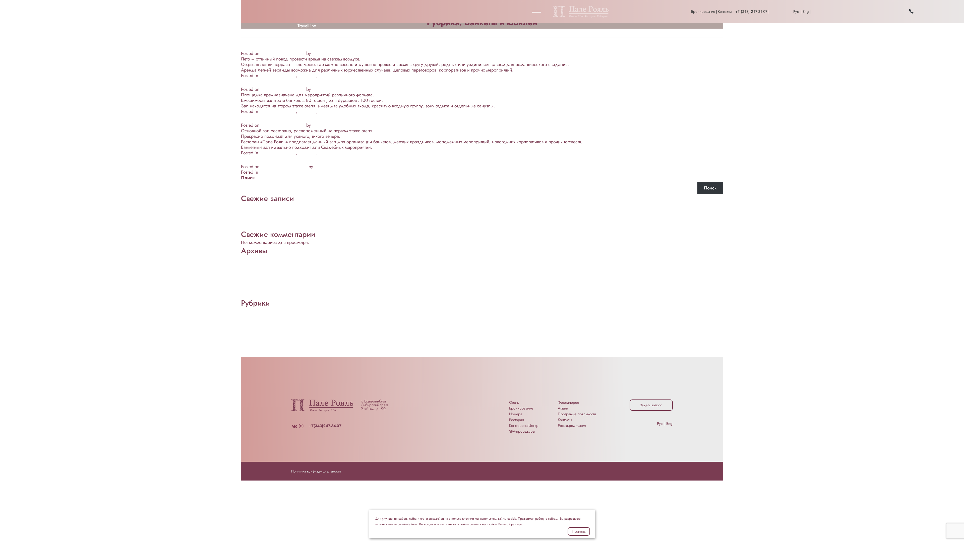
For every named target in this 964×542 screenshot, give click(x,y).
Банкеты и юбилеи (277, 75)
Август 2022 (253, 279)
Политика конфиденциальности (316, 471)
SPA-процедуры (522, 431)
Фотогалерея (568, 402)
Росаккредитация (572, 425)
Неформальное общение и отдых (274, 211)
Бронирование (703, 11)
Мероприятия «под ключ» (266, 326)
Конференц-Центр (258, 216)
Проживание (253, 227)
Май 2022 (251, 285)
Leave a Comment (384, 75)
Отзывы (248, 332)
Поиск (248, 177)
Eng (806, 11)
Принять (579, 531)
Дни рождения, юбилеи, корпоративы (308, 159)
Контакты (725, 11)
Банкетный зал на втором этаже (295, 82)
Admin (318, 53)
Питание (249, 222)
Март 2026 (251, 257)
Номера (515, 414)
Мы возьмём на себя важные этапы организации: (290, 205)
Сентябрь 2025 (256, 263)
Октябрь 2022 (255, 274)
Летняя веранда (268, 46)
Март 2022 (251, 290)
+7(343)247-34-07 (325, 426)
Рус (796, 11)
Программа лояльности (577, 414)
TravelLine (306, 26)
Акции (563, 408)
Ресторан (307, 75)
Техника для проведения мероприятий (279, 354)
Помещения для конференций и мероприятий (287, 337)
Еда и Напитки (255, 321)
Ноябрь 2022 (254, 268)
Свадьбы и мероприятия (343, 75)
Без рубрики (253, 315)
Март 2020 (252, 296)
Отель (514, 402)
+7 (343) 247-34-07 (751, 11)
